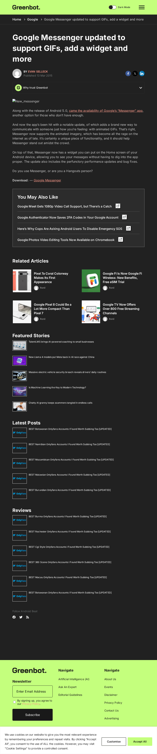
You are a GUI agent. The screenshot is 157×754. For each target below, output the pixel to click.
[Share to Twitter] (135, 73)
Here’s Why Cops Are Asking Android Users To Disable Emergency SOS (70, 229)
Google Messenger (47, 180)
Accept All (140, 741)
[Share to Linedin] (142, 73)
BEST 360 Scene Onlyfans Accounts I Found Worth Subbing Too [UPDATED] (70, 562)
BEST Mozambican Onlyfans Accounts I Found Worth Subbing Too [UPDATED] (71, 459)
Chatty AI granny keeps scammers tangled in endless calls (60, 402)
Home (16, 19)
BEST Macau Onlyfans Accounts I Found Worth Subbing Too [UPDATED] (68, 577)
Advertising (111, 718)
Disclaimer (110, 694)
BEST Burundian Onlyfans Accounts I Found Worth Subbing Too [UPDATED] (70, 490)
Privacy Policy (31, 703)
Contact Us (111, 710)
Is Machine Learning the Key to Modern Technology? (57, 387)
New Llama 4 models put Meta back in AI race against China (61, 357)
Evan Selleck (38, 71)
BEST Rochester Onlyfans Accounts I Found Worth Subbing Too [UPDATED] (70, 531)
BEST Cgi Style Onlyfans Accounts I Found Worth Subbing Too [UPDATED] (69, 546)
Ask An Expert (67, 687)
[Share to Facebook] (128, 73)
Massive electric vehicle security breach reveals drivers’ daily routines (67, 372)
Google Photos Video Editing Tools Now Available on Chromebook (66, 240)
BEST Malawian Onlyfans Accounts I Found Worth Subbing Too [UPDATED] (69, 474)
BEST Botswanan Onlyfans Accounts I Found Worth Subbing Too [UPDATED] (70, 429)
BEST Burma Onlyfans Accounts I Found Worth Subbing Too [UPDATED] (68, 516)
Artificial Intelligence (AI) (73, 679)
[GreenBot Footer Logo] (29, 670)
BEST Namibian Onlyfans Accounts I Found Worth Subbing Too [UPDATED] (69, 444)
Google (32, 19)
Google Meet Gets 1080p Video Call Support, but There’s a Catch (65, 206)
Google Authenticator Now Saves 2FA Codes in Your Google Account (68, 217)
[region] (78, 740)
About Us (110, 679)
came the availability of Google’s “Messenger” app (106, 111)
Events (108, 687)
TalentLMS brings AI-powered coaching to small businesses (61, 341)
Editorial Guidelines (70, 694)
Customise (114, 741)
